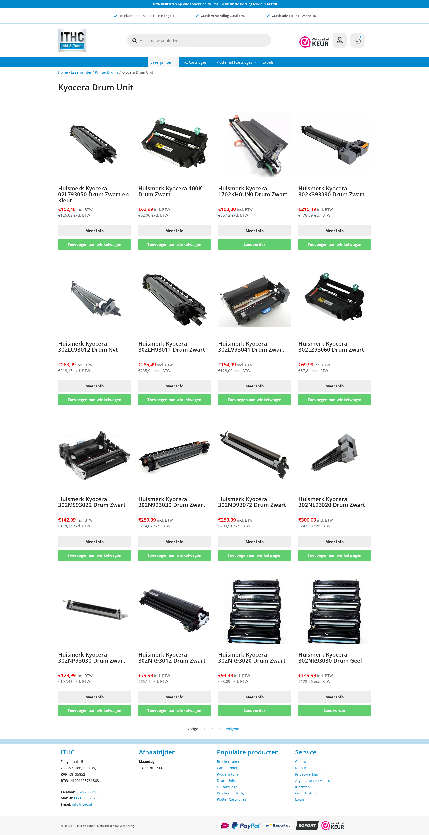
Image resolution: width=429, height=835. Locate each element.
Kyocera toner (228, 774)
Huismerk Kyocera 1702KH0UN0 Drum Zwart (252, 191)
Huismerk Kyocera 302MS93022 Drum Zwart (92, 501)
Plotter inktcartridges (234, 62)
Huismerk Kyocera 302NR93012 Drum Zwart (172, 657)
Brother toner (228, 761)
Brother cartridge (231, 793)
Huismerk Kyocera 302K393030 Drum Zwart (331, 191)
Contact (301, 761)
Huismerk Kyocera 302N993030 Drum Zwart (171, 501)
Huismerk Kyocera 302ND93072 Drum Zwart (252, 501)
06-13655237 (84, 798)
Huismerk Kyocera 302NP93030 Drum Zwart (91, 657)
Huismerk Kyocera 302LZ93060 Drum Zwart (331, 346)
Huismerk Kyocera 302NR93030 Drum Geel (330, 657)
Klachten (302, 787)
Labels (267, 62)
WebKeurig (127, 826)
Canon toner (227, 767)
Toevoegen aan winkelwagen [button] (94, 244)
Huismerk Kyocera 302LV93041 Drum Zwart (251, 346)
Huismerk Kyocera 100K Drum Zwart (170, 191)
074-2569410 (88, 792)
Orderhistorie (306, 793)
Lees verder (254, 244)
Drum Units (226, 780)
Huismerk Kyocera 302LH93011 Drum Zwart (171, 346)
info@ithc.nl (82, 804)
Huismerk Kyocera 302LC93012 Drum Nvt (88, 346)
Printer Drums (106, 72)
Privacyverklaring (309, 774)
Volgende (233, 728)
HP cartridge (227, 787)
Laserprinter (160, 62)
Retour (300, 767)
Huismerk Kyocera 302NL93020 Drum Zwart (331, 501)
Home (63, 72)
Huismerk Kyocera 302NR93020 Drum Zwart (252, 657)
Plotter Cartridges (231, 799)
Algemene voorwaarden (315, 780)
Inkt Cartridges (193, 62)
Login (299, 799)
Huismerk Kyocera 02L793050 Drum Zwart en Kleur (93, 194)
